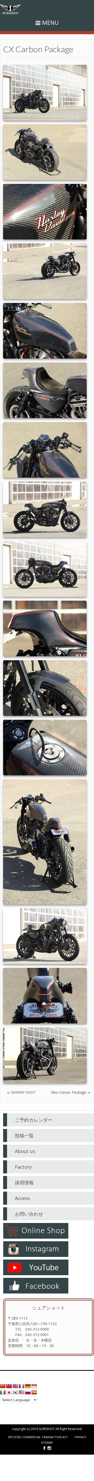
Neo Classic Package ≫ (71, 1092)
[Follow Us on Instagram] (49, 1448)
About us (25, 1151)
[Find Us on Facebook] (44, 1448)
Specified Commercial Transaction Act (38, 1437)
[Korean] (15, 1392)
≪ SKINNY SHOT (21, 1092)
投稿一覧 (24, 1135)
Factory (23, 1167)
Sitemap (47, 1442)
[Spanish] (34, 1392)
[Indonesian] (34, 1386)
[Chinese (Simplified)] (3, 1386)
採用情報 (24, 1182)
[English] (15, 1386)
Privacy (80, 1437)
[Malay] (22, 1392)
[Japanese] (9, 1392)
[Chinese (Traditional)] (9, 1386)
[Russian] (28, 1392)
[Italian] (3, 1392)
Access (22, 1198)
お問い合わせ (29, 1214)
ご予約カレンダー (33, 1120)
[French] (22, 1386)
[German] (28, 1386)
